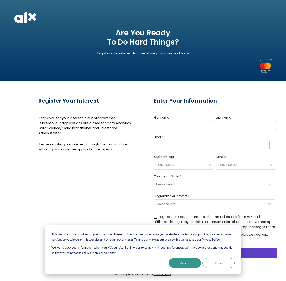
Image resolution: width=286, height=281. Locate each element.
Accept (185, 263)
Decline (219, 263)
